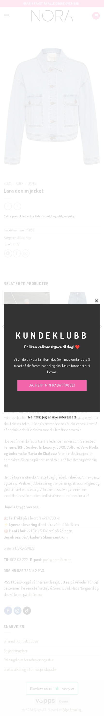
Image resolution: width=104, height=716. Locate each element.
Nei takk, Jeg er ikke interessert (52, 417)
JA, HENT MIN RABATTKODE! (52, 385)
